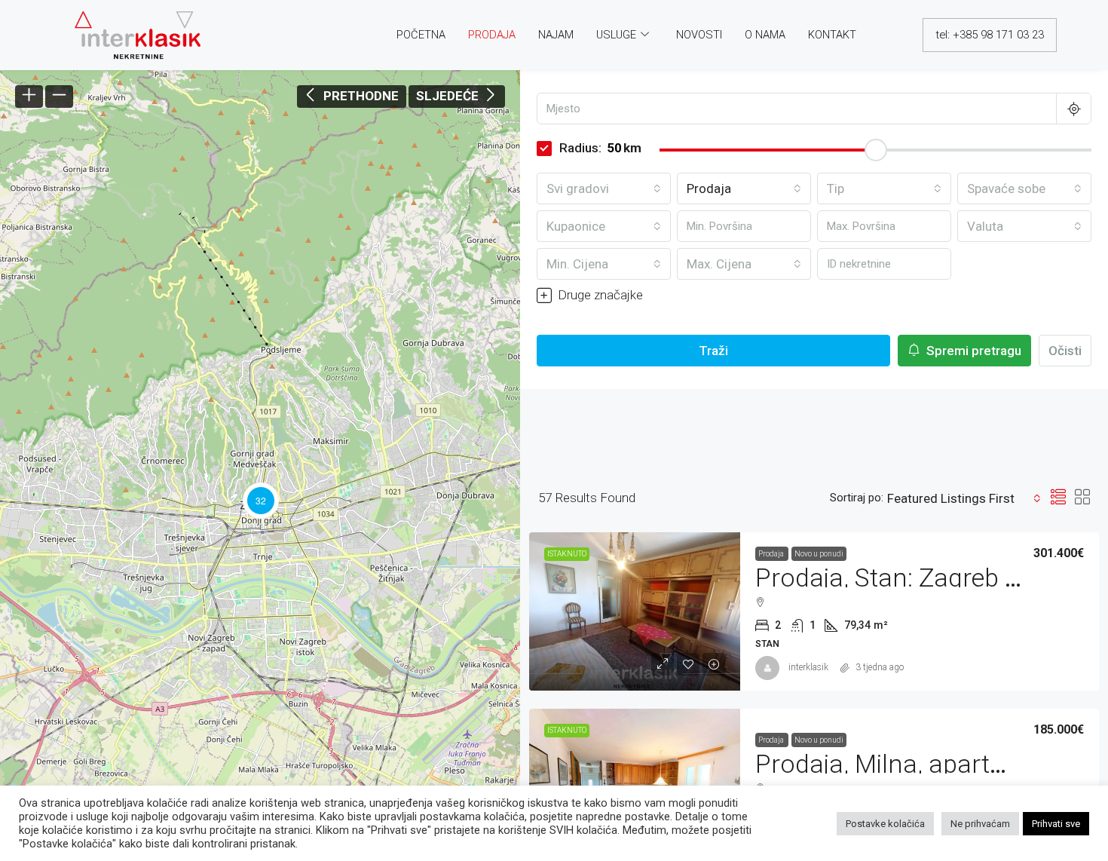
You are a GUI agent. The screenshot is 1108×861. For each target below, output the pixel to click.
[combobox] (604, 188)
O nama (765, 34)
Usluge (616, 34)
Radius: (580, 147)
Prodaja (492, 34)
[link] (634, 611)
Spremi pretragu (972, 350)
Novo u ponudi (818, 554)
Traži (713, 350)
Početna (420, 34)
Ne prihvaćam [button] (980, 823)
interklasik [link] (808, 667)
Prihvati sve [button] (1056, 823)
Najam (556, 34)
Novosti (699, 34)
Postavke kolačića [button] (885, 823)
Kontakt (832, 34)
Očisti (1065, 350)
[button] (260, 500)
